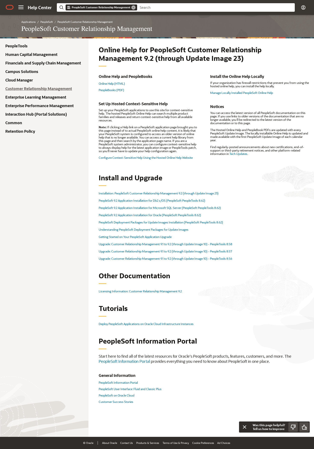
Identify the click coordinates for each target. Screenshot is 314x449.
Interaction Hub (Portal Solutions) (36, 114)
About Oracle (109, 443)
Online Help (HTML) (112, 84)
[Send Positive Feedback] (304, 427)
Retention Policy (20, 131)
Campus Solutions (21, 71)
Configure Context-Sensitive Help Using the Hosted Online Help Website (146, 158)
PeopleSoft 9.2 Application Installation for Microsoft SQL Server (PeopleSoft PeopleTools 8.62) (160, 208)
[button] (21, 7)
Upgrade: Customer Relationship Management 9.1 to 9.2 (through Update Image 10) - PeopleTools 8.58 (165, 244)
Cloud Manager (19, 80)
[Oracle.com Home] (9, 7)
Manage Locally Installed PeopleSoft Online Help (241, 93)
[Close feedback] (244, 427)
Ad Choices (223, 443)
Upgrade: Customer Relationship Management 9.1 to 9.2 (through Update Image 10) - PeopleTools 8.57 (165, 251)
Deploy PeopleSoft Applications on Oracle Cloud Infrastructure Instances (146, 324)
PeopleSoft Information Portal (124, 361)
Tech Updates (238, 154)
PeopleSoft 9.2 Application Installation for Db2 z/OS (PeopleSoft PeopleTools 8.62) (152, 200)
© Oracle (88, 443)
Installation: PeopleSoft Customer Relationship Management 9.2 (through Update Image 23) (159, 193)
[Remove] (133, 7)
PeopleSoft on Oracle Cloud (116, 395)
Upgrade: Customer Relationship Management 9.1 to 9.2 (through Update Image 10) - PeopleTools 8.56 (165, 259)
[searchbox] (216, 7)
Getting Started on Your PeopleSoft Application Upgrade (135, 237)
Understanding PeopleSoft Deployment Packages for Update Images (143, 229)
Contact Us (126, 443)
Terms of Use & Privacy (176, 443)
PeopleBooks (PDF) (111, 90)
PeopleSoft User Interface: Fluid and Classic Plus (130, 389)
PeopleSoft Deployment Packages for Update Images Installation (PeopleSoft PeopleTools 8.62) (161, 222)
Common (13, 122)
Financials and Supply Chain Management (43, 63)
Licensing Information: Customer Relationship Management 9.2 (140, 291)
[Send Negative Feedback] (293, 427)
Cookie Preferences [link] (203, 443)
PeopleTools (16, 45)
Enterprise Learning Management (35, 97)
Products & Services (147, 443)
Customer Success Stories (116, 402)
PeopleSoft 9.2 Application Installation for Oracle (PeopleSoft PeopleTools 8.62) (150, 215)
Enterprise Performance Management (39, 105)
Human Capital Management (31, 54)
